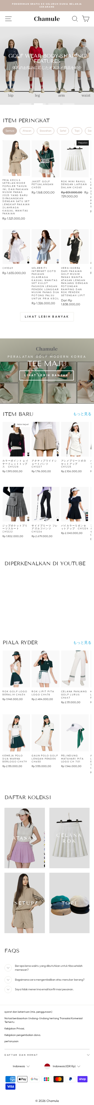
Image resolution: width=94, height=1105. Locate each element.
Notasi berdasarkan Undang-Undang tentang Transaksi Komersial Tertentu (43, 1020)
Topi (76, 130)
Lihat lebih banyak (47, 316)
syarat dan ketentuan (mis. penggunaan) (28, 1011)
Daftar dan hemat (21, 1054)
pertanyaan (11, 1041)
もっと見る (82, 413)
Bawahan (45, 130)
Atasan (26, 130)
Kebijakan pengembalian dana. (22, 1035)
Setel (63, 130)
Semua (9, 130)
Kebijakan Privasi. (14, 1028)
